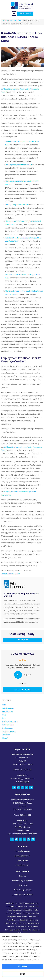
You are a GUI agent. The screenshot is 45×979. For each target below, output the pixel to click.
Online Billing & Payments (22, 881)
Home (5, 20)
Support (22, 876)
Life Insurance (22, 860)
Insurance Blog (15, 20)
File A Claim (22, 885)
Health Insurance (22, 865)
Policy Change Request (22, 890)
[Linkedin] (31, 787)
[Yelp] (22, 787)
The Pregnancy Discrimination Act (18, 165)
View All (5, 738)
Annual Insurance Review (22, 895)
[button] (14, 13)
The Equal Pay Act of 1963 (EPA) (17, 205)
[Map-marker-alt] (14, 787)
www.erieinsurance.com (10, 574)
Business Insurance (22, 856)
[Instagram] (26, 787)
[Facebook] (18, 787)
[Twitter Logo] (24, 839)
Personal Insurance (22, 851)
